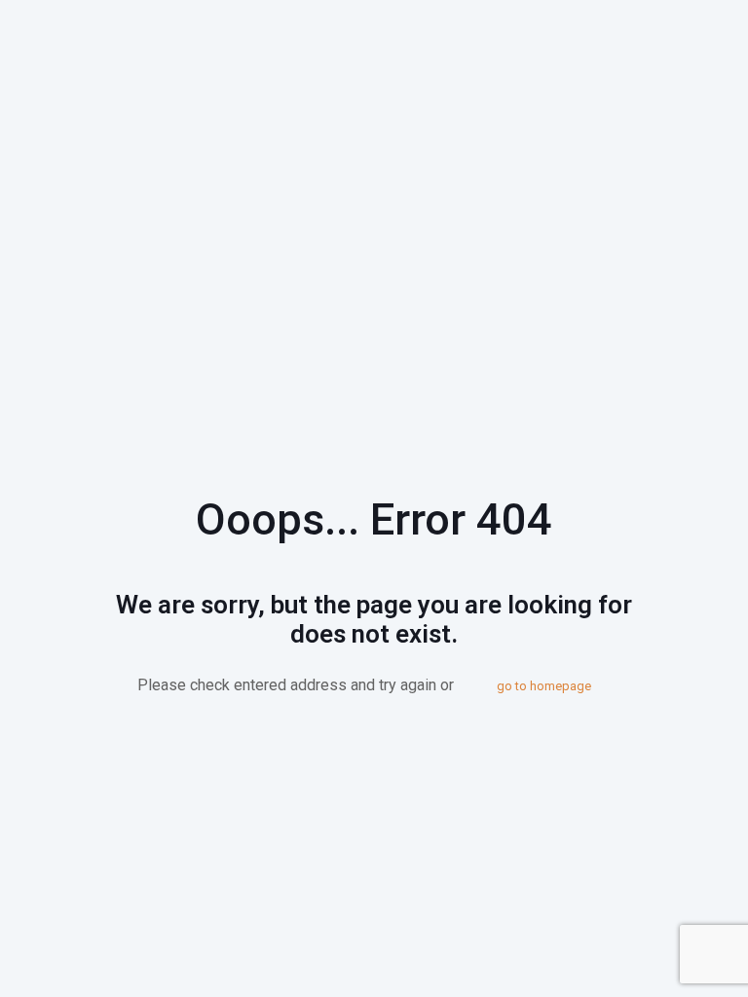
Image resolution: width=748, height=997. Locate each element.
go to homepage (544, 686)
